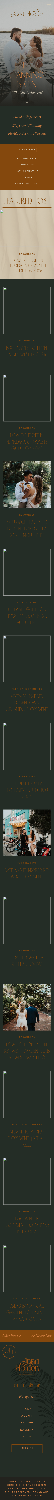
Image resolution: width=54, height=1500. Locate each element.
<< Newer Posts (41, 1335)
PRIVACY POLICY (19, 1481)
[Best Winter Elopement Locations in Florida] (27, 1181)
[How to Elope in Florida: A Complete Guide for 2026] (27, 398)
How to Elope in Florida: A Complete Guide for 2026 (28, 265)
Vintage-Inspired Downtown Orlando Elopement (27, 703)
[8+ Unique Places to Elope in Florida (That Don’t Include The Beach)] (27, 484)
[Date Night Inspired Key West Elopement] (27, 833)
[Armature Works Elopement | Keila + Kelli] (27, 1094)
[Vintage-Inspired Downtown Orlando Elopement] (27, 658)
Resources (27, 254)
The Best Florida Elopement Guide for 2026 (27, 790)
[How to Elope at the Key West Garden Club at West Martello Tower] (27, 1007)
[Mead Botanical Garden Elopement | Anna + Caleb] (27, 1268)
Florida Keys (27, 863)
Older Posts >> (12, 1335)
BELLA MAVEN (32, 1496)
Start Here (27, 776)
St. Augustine (27, 602)
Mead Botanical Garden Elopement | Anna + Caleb (27, 1313)
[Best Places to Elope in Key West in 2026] (27, 310)
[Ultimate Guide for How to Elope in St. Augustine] (27, 572)
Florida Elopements (27, 689)
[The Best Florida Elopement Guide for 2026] (27, 746)
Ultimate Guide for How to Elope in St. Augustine (27, 616)
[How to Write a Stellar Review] (27, 920)
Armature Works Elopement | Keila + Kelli (27, 1139)
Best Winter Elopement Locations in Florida (27, 1225)
